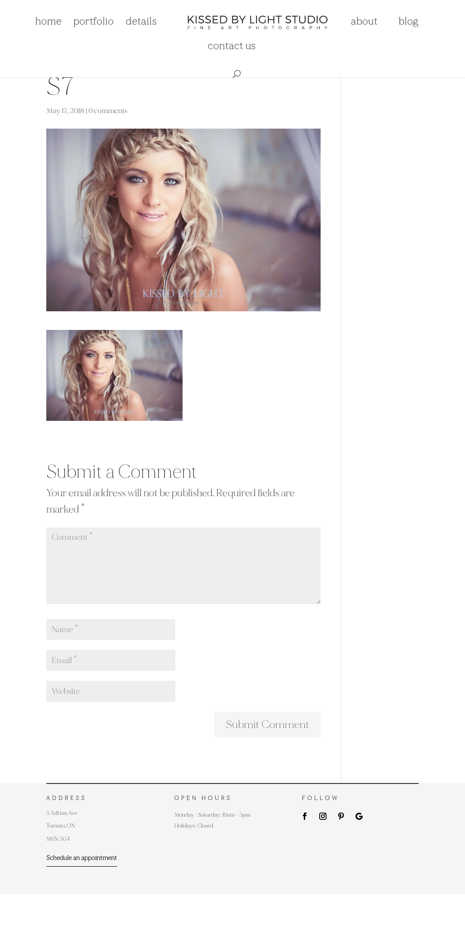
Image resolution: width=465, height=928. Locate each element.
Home (48, 22)
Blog (409, 22)
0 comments (108, 110)
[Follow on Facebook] (304, 816)
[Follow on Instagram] (323, 816)
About (364, 22)
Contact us (232, 47)
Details (141, 22)
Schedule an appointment (81, 858)
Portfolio (94, 22)
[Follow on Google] (359, 816)
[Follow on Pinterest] (341, 816)
